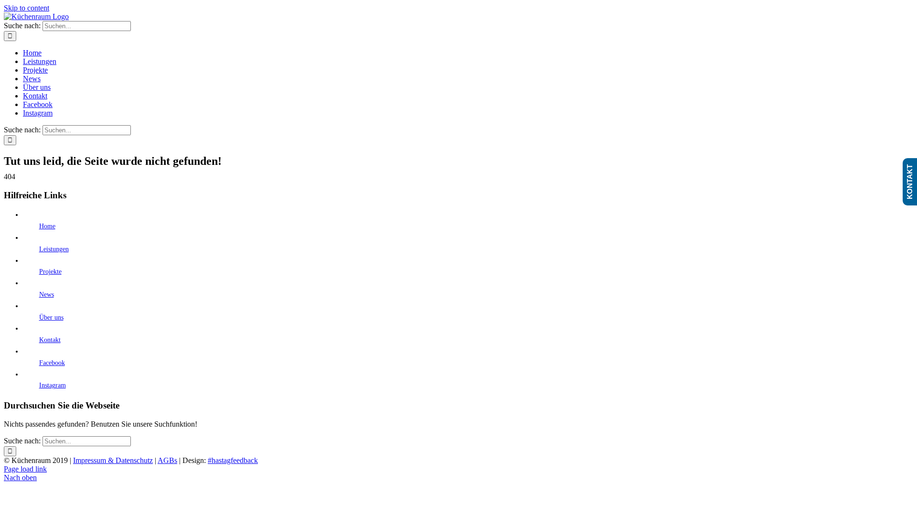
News (46, 294)
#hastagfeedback (233, 460)
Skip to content (26, 8)
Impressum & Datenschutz (113, 460)
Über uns (51, 317)
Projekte (50, 271)
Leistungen (54, 249)
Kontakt (50, 340)
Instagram (52, 385)
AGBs (167, 460)
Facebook (52, 362)
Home (47, 226)
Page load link (25, 469)
